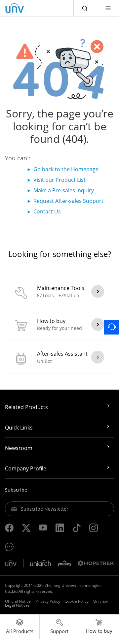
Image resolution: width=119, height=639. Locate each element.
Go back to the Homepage (66, 169)
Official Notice (18, 601)
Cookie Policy (76, 601)
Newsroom (18, 448)
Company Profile (25, 468)
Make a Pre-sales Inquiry (63, 190)
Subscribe (16, 490)
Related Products (26, 407)
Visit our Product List (59, 179)
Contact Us (47, 211)
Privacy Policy (47, 601)
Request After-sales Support (68, 201)
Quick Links (19, 427)
